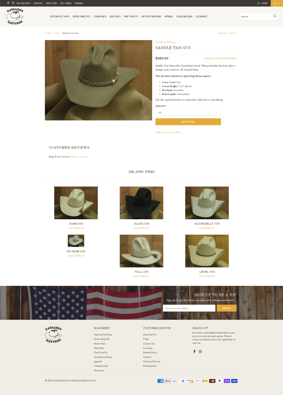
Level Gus (207, 251)
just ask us (217, 336)
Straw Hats (100, 16)
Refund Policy (150, 352)
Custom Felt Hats (60, 16)
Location (147, 348)
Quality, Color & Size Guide (220, 58)
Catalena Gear (184, 16)
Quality (160, 106)
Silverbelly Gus (207, 203)
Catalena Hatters (165, 42)
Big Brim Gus (76, 241)
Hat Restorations (151, 16)
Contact (38, 3)
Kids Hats (115, 16)
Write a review (79, 156)
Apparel (169, 16)
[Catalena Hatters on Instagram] (13, 3)
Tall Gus (141, 251)
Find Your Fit (131, 16)
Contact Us (149, 343)
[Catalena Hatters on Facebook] (8, 3)
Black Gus (141, 203)
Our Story (51, 3)
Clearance (201, 16)
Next (233, 33)
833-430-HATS (24, 3)
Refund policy (150, 366)
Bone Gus (76, 203)
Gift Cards (66, 3)
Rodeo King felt (81, 16)
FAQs (146, 339)
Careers (79, 3)
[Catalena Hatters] (26, 16)
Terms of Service (151, 361)
